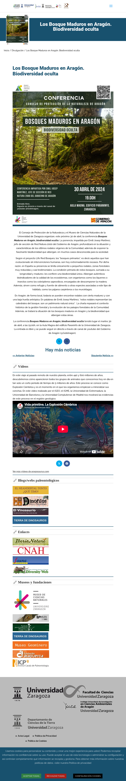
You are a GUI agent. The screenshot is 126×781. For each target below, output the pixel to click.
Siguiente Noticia (102, 355)
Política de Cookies (37, 741)
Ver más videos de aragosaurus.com (31, 471)
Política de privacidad (80, 763)
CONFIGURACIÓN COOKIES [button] (88, 776)
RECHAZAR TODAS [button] (56, 776)
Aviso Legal (23, 736)
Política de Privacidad (46, 736)
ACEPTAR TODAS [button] (31, 776)
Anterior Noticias (23, 355)
